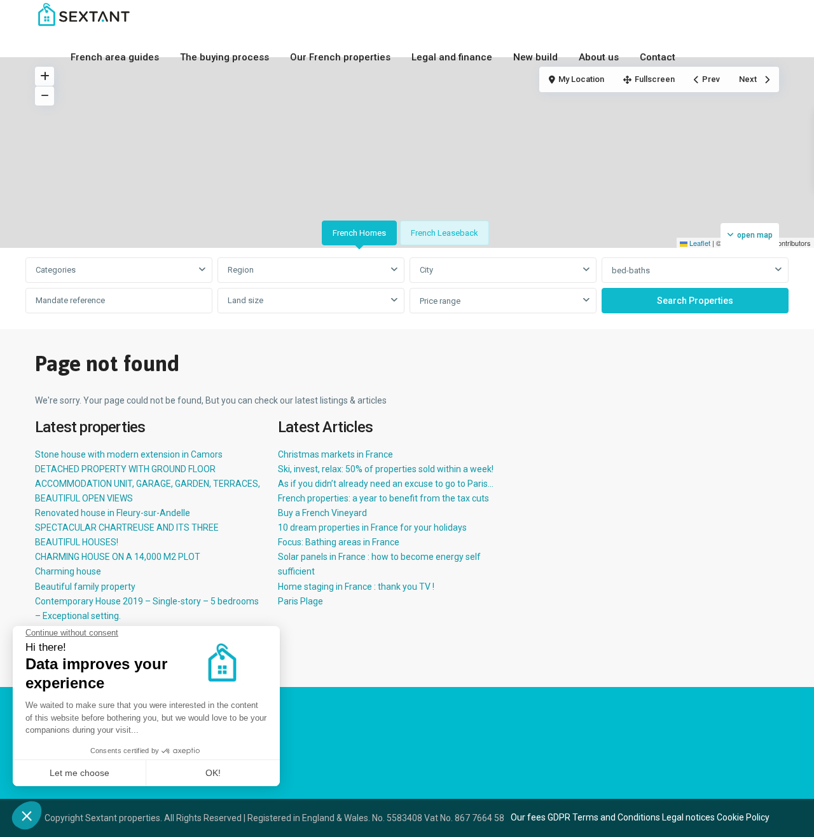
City (426, 270)
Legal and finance (451, 57)
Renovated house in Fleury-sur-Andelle (112, 513)
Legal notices (688, 817)
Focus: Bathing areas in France (338, 542)
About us (599, 57)
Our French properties (340, 57)
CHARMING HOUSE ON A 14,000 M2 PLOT (117, 557)
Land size (245, 300)
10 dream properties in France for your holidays (372, 527)
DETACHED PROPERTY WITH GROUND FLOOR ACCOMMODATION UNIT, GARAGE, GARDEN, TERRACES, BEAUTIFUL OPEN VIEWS (147, 483)
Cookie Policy (743, 817)
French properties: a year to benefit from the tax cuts (383, 498)
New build (535, 57)
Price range (440, 301)
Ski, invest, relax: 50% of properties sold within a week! (385, 469)
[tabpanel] (407, 286)
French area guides (115, 57)
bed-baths (631, 270)
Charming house (68, 571)
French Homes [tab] (359, 233)
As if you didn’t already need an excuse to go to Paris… (385, 484)
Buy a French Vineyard (322, 513)
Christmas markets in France (335, 454)
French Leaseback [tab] (444, 233)
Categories (56, 270)
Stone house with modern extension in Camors (129, 454)
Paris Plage (300, 601)
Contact (657, 57)
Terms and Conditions (616, 817)
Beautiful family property (85, 587)
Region (241, 270)
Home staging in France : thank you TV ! (356, 587)
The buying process (224, 57)
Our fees (528, 817)
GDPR (559, 817)
